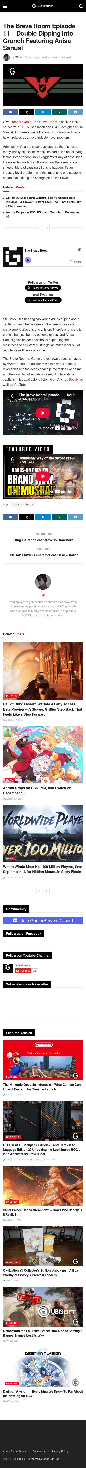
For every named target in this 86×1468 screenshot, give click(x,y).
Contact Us (39, 1451)
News (9, 779)
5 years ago (32, 57)
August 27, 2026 (14, 720)
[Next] (47, 227)
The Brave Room (45, 121)
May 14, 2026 (12, 1401)
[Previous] (39, 227)
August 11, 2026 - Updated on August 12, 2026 (30, 1159)
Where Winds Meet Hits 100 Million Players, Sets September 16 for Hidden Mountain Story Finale (42, 869)
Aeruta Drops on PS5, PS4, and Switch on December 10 (42, 214)
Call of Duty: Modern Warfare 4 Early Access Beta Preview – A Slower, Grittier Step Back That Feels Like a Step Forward (43, 201)
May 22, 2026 (12, 1340)
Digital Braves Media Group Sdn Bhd (39, 1458)
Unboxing (13, 1137)
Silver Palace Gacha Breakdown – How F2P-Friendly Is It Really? (42, 1212)
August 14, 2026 (14, 1094)
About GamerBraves (15, 1451)
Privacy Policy (60, 1451)
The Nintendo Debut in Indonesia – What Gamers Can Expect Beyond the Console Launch (42, 1086)
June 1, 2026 (11, 1280)
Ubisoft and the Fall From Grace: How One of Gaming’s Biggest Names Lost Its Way (42, 1332)
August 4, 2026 (13, 1220)
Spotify (74, 379)
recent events (21, 121)
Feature (12, 1076)
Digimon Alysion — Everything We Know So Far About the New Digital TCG (43, 1393)
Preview (11, 695)
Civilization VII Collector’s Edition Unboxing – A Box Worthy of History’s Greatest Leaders (40, 1272)
